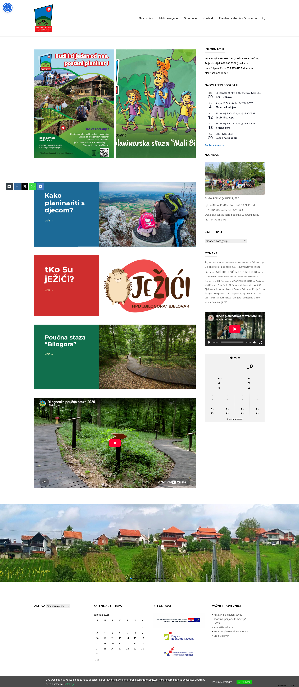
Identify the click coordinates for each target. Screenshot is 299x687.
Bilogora (258, 272)
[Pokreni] (209, 342)
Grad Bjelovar (221, 635)
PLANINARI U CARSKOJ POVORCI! (224, 209)
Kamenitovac (246, 266)
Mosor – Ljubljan (226, 107)
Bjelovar (209, 289)
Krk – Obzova (224, 97)
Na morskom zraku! (216, 219)
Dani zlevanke (211, 298)
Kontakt (208, 18)
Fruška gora (223, 127)
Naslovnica (146, 18)
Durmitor (216, 302)
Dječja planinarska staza (249, 293)
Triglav (208, 262)
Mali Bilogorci (211, 285)
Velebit (257, 285)
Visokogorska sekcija (218, 266)
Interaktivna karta (223, 627)
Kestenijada (242, 276)
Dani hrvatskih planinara (223, 262)
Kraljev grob (210, 281)
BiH (218, 280)
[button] (293, 543)
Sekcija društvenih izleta (235, 271)
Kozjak (234, 293)
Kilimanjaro (253, 276)
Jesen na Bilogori (226, 138)
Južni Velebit (220, 289)
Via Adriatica (258, 281)
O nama (189, 18)
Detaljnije (69, 684)
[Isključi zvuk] (254, 342)
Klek (253, 262)
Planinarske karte (243, 262)
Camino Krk (210, 276)
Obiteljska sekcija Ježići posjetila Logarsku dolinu (232, 214)
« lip (97, 659)
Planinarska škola (242, 280)
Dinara (220, 276)
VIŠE (47, 220)
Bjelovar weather (235, 419)
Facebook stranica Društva (236, 18)
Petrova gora (226, 281)
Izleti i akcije (167, 18)
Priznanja (247, 289)
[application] (235, 329)
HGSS (217, 623)
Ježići (224, 302)
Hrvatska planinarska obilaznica (231, 631)
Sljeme (257, 297)
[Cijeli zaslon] (260, 342)
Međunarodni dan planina (241, 285)
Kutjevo (235, 267)
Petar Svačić (223, 285)
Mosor (208, 302)
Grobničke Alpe (225, 117)
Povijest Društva (222, 293)
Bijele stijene (230, 276)
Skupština (248, 297)
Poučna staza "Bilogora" (230, 297)
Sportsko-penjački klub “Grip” (230, 619)
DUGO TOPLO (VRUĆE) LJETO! (222, 198)
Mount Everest (233, 289)
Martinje (260, 262)
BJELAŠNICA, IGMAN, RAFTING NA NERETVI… (231, 205)
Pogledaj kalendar (215, 145)
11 (105, 638)
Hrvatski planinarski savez (228, 614)
